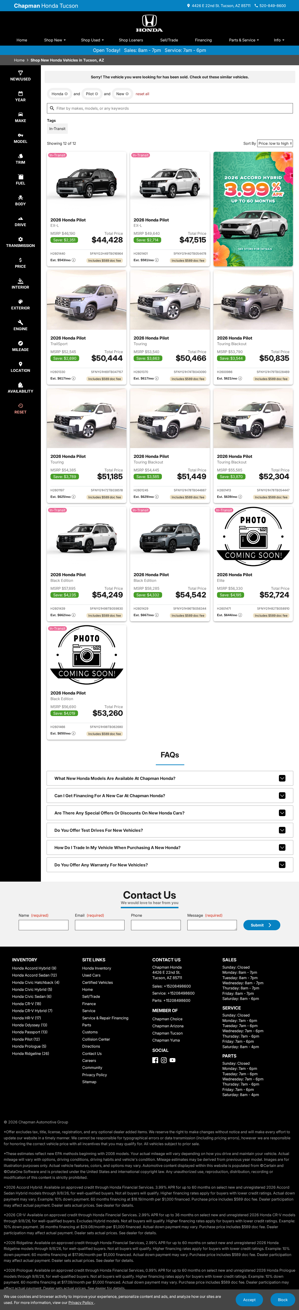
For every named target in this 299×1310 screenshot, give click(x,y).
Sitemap (89, 1081)
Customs (90, 1032)
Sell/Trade (169, 40)
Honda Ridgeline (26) (30, 1053)
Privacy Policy (94, 1074)
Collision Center (96, 1039)
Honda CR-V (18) (26, 1003)
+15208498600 (177, 986)
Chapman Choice (167, 1019)
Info (277, 40)
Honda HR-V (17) (26, 1018)
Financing (203, 40)
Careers (89, 1060)
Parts (86, 1025)
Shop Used (90, 40)
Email (89, 915)
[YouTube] (172, 1060)
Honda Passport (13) (30, 1032)
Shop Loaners (131, 40)
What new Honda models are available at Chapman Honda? (114, 778)
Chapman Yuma (166, 1040)
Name (34, 915)
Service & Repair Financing (105, 1018)
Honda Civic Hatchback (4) (36, 982)
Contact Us (92, 1053)
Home (22, 40)
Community (92, 1067)
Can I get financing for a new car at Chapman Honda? (109, 795)
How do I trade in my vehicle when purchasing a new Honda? (117, 847)
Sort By (249, 143)
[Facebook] (155, 1060)
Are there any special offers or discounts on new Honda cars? (119, 813)
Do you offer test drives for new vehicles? (98, 830)
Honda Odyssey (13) (29, 1025)
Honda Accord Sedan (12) (34, 975)
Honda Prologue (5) (29, 1046)
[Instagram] (164, 1060)
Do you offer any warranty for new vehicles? (101, 864)
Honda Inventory (96, 968)
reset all (142, 93)
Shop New (53, 40)
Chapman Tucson (167, 1033)
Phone (136, 915)
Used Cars (91, 975)
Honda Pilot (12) (26, 1039)
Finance (89, 1003)
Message (205, 915)
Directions (91, 1046)
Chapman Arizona (168, 1026)
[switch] (57, 128)
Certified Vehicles (97, 982)
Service (88, 1010)
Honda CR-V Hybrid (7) (32, 1010)
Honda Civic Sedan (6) (32, 996)
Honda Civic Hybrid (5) (32, 989)
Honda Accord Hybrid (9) (34, 968)
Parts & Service (242, 40)
